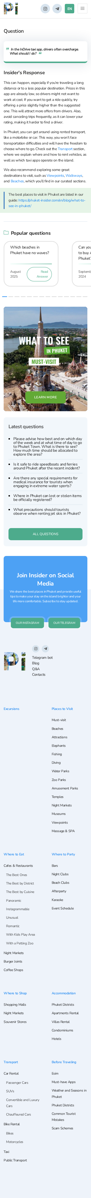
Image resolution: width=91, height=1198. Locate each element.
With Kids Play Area (20, 934)
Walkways (74, 175)
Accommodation (64, 993)
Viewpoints (55, 175)
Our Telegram (64, 623)
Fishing (57, 754)
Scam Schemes (62, 1128)
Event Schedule (63, 908)
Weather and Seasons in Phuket (69, 1093)
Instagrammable (17, 909)
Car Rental (11, 1073)
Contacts (38, 674)
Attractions (59, 737)
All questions (45, 534)
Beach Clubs (60, 882)
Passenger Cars (17, 1082)
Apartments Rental (65, 1013)
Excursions (11, 709)
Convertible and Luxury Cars (22, 1103)
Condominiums (62, 1030)
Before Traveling (64, 1062)
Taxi (6, 1152)
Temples (58, 797)
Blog (35, 663)
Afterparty (59, 891)
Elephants (59, 745)
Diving (56, 762)
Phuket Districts (63, 1004)
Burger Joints (13, 961)
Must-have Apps (64, 1082)
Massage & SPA (63, 831)
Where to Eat (14, 854)
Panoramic (13, 900)
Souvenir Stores (15, 1022)
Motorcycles (14, 1142)
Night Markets (62, 805)
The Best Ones (16, 875)
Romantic (12, 926)
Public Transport (15, 1160)
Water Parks (60, 771)
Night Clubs (60, 874)
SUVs (10, 1091)
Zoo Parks (59, 780)
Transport (65, 148)
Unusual (12, 917)
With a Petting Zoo (19, 943)
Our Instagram (27, 623)
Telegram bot (42, 657)
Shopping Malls (15, 1004)
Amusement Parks (65, 788)
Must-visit (59, 720)
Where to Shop (15, 993)
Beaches (17, 181)
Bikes (10, 1133)
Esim (55, 1073)
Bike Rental (12, 1124)
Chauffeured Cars (18, 1114)
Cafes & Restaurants (18, 865)
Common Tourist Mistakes (64, 1116)
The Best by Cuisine (20, 892)
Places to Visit (62, 709)
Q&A (36, 669)
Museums (59, 814)
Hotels (56, 1039)
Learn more (45, 397)
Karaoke (57, 900)
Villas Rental (61, 1022)
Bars (55, 865)
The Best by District (20, 883)
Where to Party (63, 854)
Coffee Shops (13, 970)
